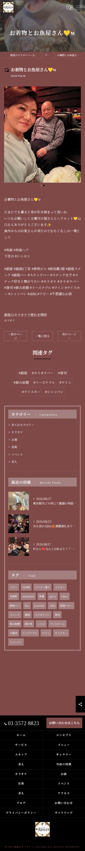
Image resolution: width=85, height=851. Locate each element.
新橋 (41, 596)
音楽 (14, 447)
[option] (42, 134)
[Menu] (78, 7)
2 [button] (44, 185)
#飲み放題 (21, 382)
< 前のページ (15, 336)
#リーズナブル (44, 382)
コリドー (60, 587)
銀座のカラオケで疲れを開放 (25, 314)
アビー (13, 587)
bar (27, 605)
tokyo (64, 596)
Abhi (52, 605)
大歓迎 (13, 633)
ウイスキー (61, 633)
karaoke (39, 605)
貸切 (57, 614)
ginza (52, 596)
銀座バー (15, 605)
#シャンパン (54, 391)
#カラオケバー (42, 373)
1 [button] (41, 185)
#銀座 (23, 373)
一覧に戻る (42, 336)
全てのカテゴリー (22, 425)
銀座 (27, 614)
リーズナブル (29, 633)
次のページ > (69, 336)
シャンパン (16, 642)
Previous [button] (8, 136)
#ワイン (65, 382)
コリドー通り (42, 587)
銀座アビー (66, 605)
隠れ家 (28, 623)
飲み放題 (15, 623)
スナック (15, 614)
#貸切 (62, 373)
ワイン (46, 633)
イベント (17, 454)
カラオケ (9, 320)
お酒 (14, 439)
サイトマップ (64, 812)
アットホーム (57, 623)
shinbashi (28, 596)
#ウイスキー (31, 391)
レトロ (41, 623)
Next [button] (77, 136)
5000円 (26, 587)
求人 (14, 462)
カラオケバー (42, 614)
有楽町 (13, 596)
